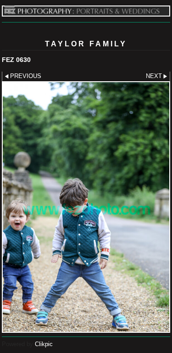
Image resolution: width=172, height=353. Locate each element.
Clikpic (44, 344)
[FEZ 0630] (86, 207)
